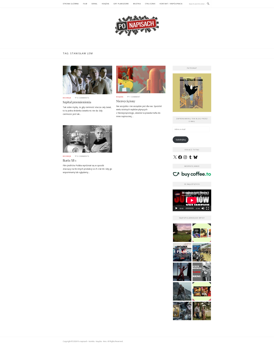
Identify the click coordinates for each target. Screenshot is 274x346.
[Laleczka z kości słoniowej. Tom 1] (201, 252)
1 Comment (134, 97)
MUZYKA (137, 4)
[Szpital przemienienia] (87, 79)
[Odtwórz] (176, 208)
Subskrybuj (181, 139)
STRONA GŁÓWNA (71, 4)
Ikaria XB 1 (69, 160)
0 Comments (83, 98)
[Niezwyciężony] (141, 79)
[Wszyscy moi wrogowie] (201, 310)
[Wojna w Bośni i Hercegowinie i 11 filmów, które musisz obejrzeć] (182, 252)
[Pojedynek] (182, 232)
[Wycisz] (203, 208)
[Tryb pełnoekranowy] (207, 208)
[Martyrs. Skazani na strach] (182, 271)
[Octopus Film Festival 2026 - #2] (201, 291)
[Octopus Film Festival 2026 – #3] (201, 232)
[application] (192, 200)
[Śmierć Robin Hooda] (182, 291)
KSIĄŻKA (105, 4)
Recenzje (67, 98)
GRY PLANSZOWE (121, 4)
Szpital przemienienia (77, 102)
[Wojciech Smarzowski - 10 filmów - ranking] (201, 271)
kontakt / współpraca (171, 4)
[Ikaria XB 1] (87, 138)
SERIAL (94, 4)
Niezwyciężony (125, 101)
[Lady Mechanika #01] (182, 310)
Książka (119, 97)
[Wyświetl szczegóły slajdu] (192, 92)
